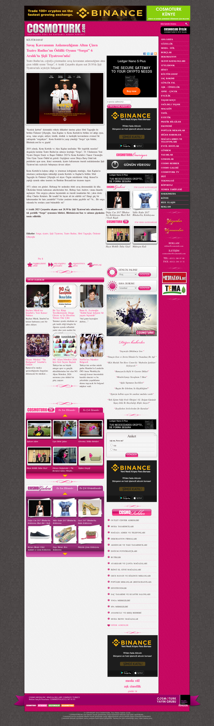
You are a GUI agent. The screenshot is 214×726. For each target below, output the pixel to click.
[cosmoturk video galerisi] (118, 222)
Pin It (40, 258)
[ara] (186, 24)
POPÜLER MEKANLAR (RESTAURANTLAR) (131, 581)
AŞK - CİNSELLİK (170, 87)
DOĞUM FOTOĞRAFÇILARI (124, 551)
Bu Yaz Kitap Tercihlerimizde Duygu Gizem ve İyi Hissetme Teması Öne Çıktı (64, 313)
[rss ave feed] (155, 54)
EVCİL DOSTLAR (170, 146)
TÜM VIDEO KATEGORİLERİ (146, 222)
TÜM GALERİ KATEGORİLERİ (145, 187)
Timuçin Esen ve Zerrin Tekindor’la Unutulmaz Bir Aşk (131, 356)
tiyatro (45, 233)
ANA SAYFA (167, 39)
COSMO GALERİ (169, 167)
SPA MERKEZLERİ (119, 606)
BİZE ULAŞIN (168, 202)
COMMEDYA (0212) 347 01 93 (62, 699)
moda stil (132, 680)
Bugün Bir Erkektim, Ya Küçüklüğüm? (132, 388)
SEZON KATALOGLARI (173, 61)
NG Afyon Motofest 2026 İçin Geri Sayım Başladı (65, 361)
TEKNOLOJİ (167, 181)
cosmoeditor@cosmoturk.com (174, 253)
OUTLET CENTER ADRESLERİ (125, 520)
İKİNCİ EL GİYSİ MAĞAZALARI (126, 569)
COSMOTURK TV (170, 172)
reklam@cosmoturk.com (173, 246)
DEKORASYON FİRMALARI (124, 538)
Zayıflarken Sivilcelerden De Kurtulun (131, 408)
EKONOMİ (166, 126)
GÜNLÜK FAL (168, 83)
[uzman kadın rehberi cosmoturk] (132, 513)
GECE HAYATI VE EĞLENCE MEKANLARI (131, 575)
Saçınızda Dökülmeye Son (131, 351)
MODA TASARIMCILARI (122, 526)
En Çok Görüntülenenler (90, 488)
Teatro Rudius (70, 233)
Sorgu (38, 233)
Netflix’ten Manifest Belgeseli (89, 361)
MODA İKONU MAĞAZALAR (124, 619)
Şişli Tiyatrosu (56, 233)
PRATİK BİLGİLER (171, 121)
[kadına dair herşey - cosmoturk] (56, 34)
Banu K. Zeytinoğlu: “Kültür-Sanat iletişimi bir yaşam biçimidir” (92, 312)
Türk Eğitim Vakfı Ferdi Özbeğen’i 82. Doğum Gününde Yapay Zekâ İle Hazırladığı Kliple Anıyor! (132, 401)
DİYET (164, 69)
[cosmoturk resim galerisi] (118, 186)
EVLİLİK (165, 95)
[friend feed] (151, 54)
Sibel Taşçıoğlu (84, 233)
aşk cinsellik (132, 686)
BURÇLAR (166, 52)
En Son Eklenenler (67, 410)
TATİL (164, 113)
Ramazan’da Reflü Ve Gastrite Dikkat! (132, 371)
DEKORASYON (168, 57)
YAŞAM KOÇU (168, 100)
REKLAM (166, 207)
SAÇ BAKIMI (167, 78)
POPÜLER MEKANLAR (173, 130)
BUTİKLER (116, 557)
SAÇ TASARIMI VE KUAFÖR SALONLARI (130, 594)
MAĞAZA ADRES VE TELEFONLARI (128, 532)
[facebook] (144, 54)
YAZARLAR (167, 155)
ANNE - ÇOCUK (169, 91)
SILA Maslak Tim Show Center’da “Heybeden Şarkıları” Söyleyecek (132, 364)
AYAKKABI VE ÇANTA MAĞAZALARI (129, 563)
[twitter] (148, 54)
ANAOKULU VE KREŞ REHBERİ (126, 612)
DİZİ (163, 176)
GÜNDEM (166, 150)
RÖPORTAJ (167, 185)
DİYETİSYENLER (119, 588)
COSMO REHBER (170, 163)
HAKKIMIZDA (168, 193)
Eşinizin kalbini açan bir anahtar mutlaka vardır (132, 394)
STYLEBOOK (168, 65)
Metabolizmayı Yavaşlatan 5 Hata (131, 377)
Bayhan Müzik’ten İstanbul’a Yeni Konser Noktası (36, 312)
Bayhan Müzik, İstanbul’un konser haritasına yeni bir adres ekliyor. (37, 321)
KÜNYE (165, 198)
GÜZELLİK (167, 43)
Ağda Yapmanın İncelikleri (131, 382)
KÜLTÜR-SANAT (34, 39)
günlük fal (132, 691)
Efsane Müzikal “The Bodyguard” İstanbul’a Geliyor (36, 362)
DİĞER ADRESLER (119, 625)
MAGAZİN (166, 109)
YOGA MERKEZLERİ (120, 600)
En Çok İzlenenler (91, 410)
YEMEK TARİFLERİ (171, 189)
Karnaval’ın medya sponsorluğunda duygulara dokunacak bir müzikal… (37, 370)
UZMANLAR (167, 159)
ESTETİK (166, 117)
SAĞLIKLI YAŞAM (170, 104)
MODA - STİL (168, 48)
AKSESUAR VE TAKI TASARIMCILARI (129, 545)
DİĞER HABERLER (36, 279)
